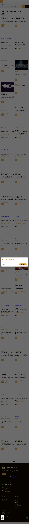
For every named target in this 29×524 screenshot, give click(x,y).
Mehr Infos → (3, 264)
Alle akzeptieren (23, 264)
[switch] (2, 519)
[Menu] (3, 515)
